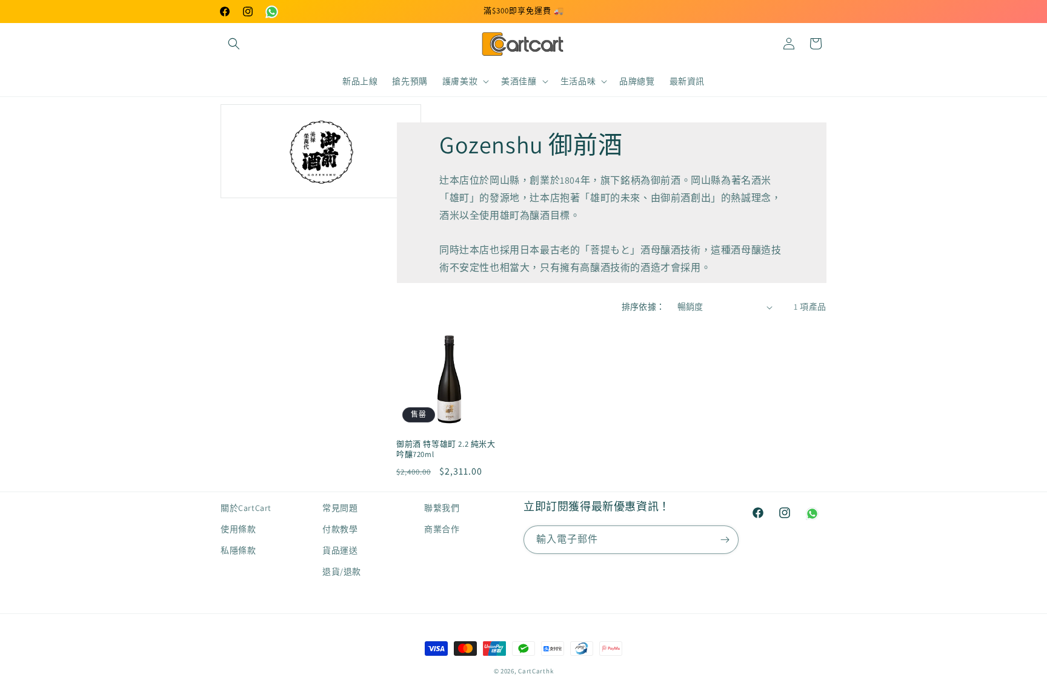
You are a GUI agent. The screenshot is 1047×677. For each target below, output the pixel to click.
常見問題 (339, 507)
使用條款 (238, 529)
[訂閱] (724, 539)
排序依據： (643, 306)
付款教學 (339, 529)
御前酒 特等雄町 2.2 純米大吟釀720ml (446, 449)
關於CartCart (246, 507)
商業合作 (441, 529)
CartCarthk (535, 671)
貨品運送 (339, 550)
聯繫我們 (441, 507)
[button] (234, 43)
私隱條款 (238, 550)
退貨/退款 (341, 571)
